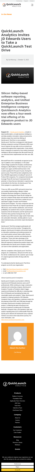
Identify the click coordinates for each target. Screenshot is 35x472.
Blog (17, 440)
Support (26, 1)
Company (17, 415)
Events (17, 449)
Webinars (17, 444)
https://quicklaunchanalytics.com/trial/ (17, 269)
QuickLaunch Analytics (17, 132)
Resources (17, 437)
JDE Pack (17, 403)
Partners (17, 422)
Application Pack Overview (17, 401)
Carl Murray (12, 60)
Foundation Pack (17, 398)
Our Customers (17, 430)
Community (19, 1)
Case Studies (17, 432)
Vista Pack (18, 405)
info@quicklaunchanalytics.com (16, 271)
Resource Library (17, 442)
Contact (32, 1)
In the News (6, 14)
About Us (17, 418)
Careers (17, 420)
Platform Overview (17, 396)
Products (17, 393)
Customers (17, 427)
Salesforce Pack (17, 408)
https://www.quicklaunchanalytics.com (12, 319)
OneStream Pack (17, 410)
